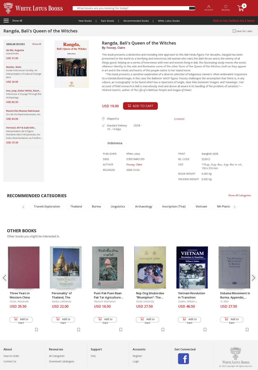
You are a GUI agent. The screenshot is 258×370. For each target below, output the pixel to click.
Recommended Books (136, 20)
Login (136, 361)
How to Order (11, 356)
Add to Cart (23, 320)
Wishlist (225, 9)
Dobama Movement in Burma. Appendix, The (235, 297)
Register (137, 356)
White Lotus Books (169, 20)
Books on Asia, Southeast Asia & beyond (233, 20)
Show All (36, 44)
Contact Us (10, 361)
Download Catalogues (61, 361)
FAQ (93, 356)
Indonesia (115, 143)
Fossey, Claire (116, 48)
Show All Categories (239, 195)
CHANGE (179, 119)
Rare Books (107, 20)
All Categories (57, 356)
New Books (85, 20)
